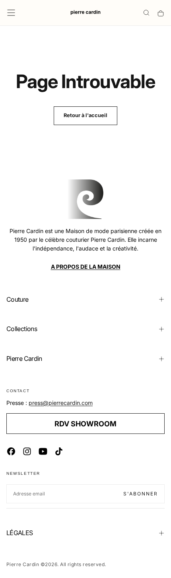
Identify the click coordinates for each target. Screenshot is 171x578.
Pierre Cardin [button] (24, 358)
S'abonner (140, 494)
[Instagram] (27, 451)
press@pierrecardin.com (61, 402)
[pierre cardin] (85, 199)
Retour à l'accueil (85, 115)
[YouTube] (43, 451)
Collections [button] (21, 329)
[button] (11, 12)
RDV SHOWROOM (85, 423)
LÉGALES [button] (19, 533)
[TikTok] (59, 451)
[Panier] (161, 13)
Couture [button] (17, 299)
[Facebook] (11, 451)
